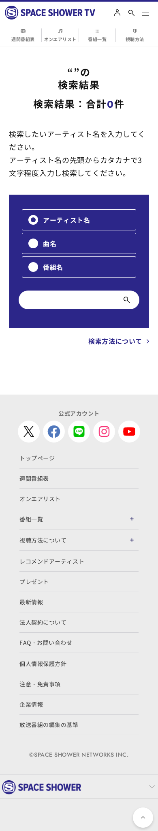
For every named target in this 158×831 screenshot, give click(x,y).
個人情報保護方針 (42, 664)
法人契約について (42, 622)
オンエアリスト (60, 39)
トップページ (37, 458)
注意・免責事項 (40, 684)
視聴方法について (42, 540)
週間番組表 (22, 39)
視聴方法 (135, 39)
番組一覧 (97, 39)
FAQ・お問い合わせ (46, 642)
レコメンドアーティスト (51, 561)
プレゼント (34, 581)
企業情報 (31, 704)
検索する (127, 300)
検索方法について (115, 341)
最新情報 (31, 602)
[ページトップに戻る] (143, 817)
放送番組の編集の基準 (49, 724)
